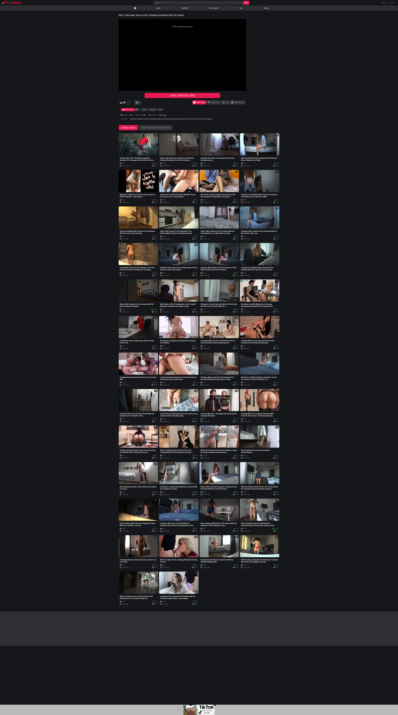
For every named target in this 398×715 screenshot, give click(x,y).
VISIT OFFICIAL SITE (182, 95)
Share (227, 102)
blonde (152, 109)
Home (135, 8)
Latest (158, 8)
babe (144, 109)
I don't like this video (124, 102)
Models (266, 8)
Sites (241, 8)
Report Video (215, 102)
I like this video (121, 102)
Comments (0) (239, 102)
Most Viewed (213, 8)
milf (160, 109)
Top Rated (184, 8)
